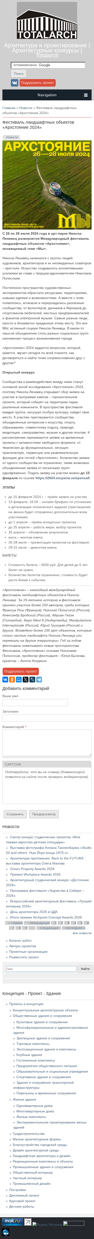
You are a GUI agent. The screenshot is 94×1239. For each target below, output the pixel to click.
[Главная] (47, 38)
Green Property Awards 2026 (32, 869)
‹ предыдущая (38, 923)
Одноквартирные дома (34, 1106)
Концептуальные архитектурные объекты (45, 1010)
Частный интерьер (27, 1178)
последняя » (75, 928)
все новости (82, 933)
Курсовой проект (22, 1201)
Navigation (47, 95)
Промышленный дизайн (32, 1183)
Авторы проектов (22, 946)
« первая (16, 923)
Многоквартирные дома (35, 1111)
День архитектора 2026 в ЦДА (33, 912)
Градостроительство (29, 1134)
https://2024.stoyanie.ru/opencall (62, 478)
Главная (8, 108)
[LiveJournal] (32, 679)
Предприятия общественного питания (46, 1066)
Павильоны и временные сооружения (46, 1093)
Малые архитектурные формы (37, 1139)
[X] (25, 679)
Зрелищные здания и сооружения (43, 1038)
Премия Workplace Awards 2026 (35, 874)
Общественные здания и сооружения (42, 1016)
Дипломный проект (24, 1195)
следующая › (50, 928)
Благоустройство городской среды (40, 1145)
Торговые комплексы (32, 1044)
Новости (25, 108)
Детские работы (21, 1206)
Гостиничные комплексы (35, 1060)
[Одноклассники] (12, 679)
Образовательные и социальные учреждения (52, 1071)
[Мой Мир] (19, 679)
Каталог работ (20, 940)
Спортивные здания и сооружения (43, 1077)
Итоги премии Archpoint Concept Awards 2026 (46, 917)
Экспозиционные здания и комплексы (46, 1049)
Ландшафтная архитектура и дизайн (42, 1156)
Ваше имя (10, 696)
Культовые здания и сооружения (42, 1022)
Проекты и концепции (26, 1004)
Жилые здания (24, 1099)
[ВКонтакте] (5, 679)
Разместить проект (24, 957)
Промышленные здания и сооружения (43, 1167)
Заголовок (10, 711)
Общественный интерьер (33, 1172)
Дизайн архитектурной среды (36, 1150)
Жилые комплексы (31, 1117)
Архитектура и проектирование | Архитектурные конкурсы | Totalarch (47, 50)
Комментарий (14, 727)
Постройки (17, 1190)
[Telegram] (39, 679)
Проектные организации (28, 951)
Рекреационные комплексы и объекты (43, 1161)
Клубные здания (29, 1055)
